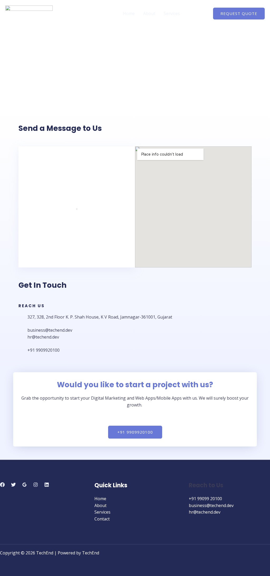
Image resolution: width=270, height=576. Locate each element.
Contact (196, 13)
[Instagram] (35, 484)
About (149, 13)
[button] (239, 13)
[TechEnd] (29, 13)
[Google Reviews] (24, 484)
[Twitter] (13, 484)
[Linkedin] (46, 484)
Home (129, 13)
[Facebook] (2, 484)
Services (172, 13)
